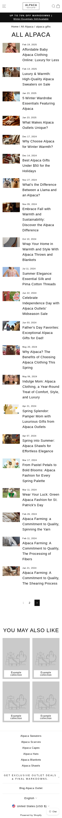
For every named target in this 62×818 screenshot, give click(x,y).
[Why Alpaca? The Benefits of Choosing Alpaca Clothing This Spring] (11, 350)
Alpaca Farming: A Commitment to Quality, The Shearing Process (40, 578)
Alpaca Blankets (31, 759)
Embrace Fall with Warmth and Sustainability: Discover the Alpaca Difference (38, 219)
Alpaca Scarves (31, 742)
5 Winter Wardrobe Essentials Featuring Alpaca (38, 103)
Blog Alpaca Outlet (31, 788)
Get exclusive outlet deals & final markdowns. (30, 777)
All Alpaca (27, 26)
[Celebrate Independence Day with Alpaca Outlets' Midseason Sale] (11, 296)
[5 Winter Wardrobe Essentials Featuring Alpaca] (11, 96)
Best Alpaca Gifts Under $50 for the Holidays (36, 165)
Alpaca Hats (31, 753)
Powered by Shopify (31, 815)
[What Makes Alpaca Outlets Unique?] (11, 120)
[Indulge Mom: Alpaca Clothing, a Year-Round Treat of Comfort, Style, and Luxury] (11, 379)
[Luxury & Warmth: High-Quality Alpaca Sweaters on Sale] (11, 72)
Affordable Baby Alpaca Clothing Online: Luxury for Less (40, 55)
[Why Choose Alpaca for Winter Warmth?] (11, 140)
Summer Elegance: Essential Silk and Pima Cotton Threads (39, 279)
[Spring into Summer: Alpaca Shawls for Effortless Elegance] (11, 439)
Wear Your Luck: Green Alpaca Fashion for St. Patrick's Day (40, 500)
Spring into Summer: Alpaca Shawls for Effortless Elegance (38, 446)
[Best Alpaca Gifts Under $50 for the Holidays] (11, 159)
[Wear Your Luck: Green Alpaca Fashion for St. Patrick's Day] (11, 493)
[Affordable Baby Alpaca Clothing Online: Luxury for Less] (11, 48)
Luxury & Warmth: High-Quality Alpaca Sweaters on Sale (38, 79)
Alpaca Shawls (31, 765)
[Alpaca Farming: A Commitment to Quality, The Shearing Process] (11, 571)
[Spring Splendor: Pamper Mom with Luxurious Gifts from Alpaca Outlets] (11, 409)
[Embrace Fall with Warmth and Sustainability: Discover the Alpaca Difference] (11, 207)
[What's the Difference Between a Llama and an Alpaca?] (11, 183)
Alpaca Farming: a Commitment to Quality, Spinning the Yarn (40, 524)
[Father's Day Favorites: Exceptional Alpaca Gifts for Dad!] (11, 326)
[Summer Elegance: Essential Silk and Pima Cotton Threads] (11, 272)
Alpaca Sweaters (31, 735)
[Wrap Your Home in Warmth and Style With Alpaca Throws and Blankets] (11, 242)
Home (15, 26)
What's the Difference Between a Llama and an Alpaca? (39, 190)
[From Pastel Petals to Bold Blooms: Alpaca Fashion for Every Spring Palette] (11, 463)
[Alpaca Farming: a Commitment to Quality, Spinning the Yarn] (11, 517)
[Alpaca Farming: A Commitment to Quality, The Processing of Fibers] (11, 541)
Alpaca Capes (31, 747)
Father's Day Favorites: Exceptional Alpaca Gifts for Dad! (40, 333)
